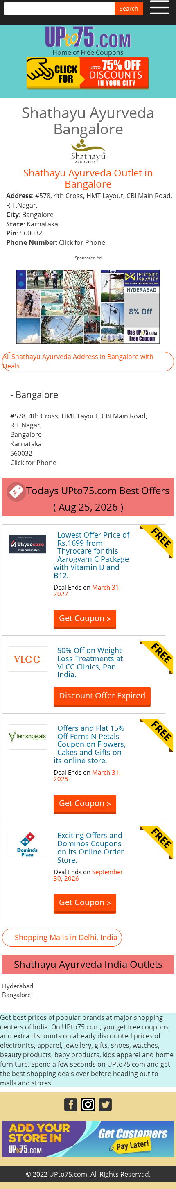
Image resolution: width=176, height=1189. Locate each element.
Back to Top (149, 1175)
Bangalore (16, 994)
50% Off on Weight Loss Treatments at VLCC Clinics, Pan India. (90, 662)
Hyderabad (17, 986)
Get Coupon (85, 618)
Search (129, 8)
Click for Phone (82, 242)
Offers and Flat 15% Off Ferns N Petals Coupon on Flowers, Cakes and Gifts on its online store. (90, 744)
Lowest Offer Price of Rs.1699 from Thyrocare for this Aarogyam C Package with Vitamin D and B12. (91, 555)
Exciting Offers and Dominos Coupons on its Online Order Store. (90, 847)
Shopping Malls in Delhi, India (66, 937)
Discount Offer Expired (102, 695)
